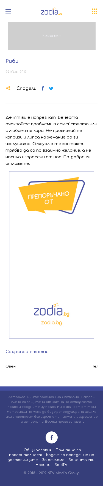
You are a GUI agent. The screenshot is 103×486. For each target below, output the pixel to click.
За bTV (61, 465)
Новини (43, 465)
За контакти (81, 460)
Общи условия (38, 450)
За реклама (53, 460)
